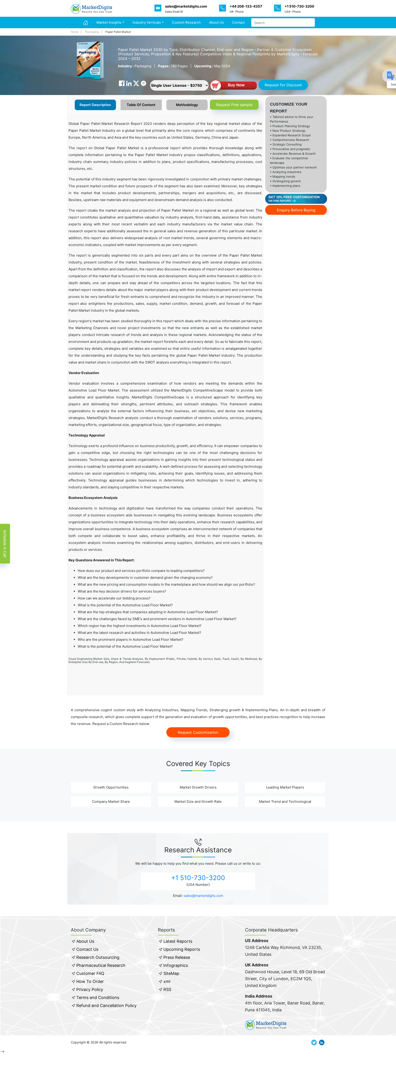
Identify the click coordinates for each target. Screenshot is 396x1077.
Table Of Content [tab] (141, 105)
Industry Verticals (146, 22)
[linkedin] (321, 1042)
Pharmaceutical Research (100, 965)
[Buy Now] (233, 86)
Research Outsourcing (97, 957)
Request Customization (198, 732)
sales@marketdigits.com (203, 895)
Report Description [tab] (95, 105)
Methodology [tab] (187, 105)
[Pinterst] (143, 83)
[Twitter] (136, 83)
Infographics (175, 965)
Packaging (92, 32)
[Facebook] (121, 83)
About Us (216, 22)
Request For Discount (283, 85)
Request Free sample (234, 104)
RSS (167, 989)
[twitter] (314, 1042)
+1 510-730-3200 (198, 877)
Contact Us (87, 949)
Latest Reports (177, 941)
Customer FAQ (90, 973)
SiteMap (171, 973)
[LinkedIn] (128, 83)
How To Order (90, 981)
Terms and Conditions (97, 997)
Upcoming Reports (181, 949)
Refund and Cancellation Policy (106, 1005)
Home (74, 32)
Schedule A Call (5, 543)
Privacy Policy (89, 989)
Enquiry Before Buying (296, 209)
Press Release (176, 957)
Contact (238, 22)
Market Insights (108, 22)
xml (166, 981)
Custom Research (186, 22)
